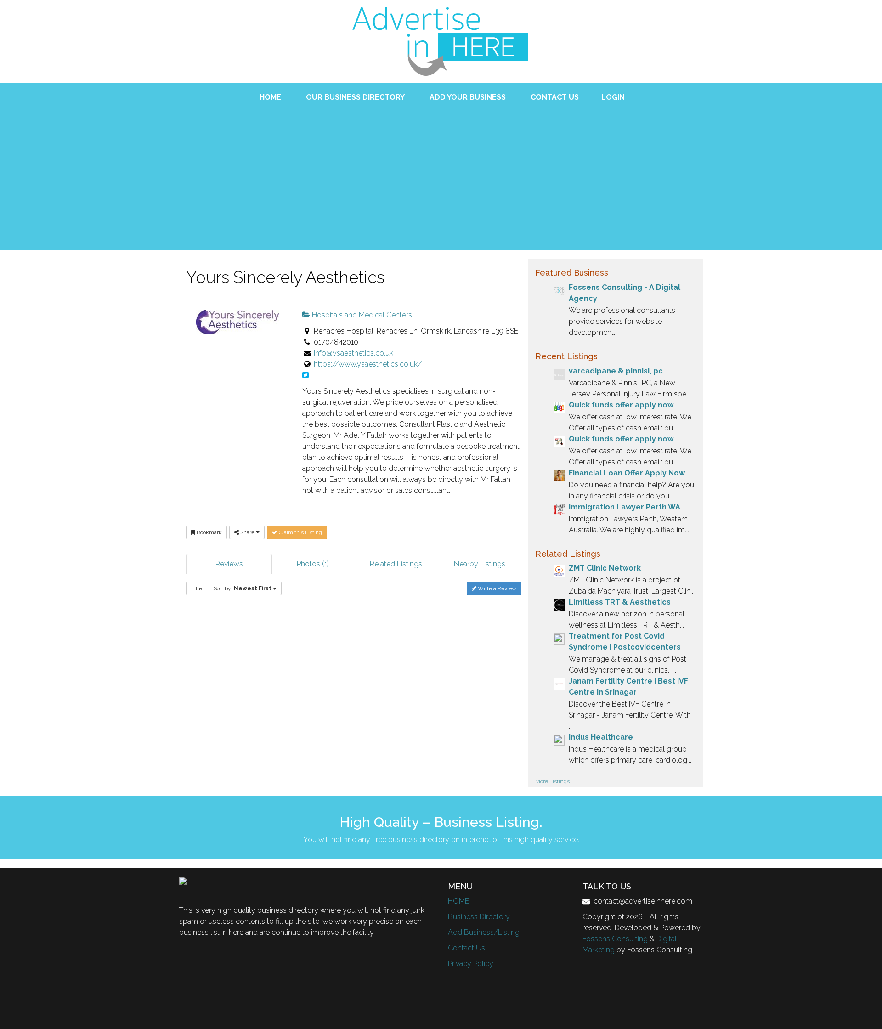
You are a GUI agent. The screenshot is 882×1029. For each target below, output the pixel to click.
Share (247, 532)
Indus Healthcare (601, 737)
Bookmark (208, 532)
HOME (458, 901)
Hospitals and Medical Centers (361, 315)
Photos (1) (313, 564)
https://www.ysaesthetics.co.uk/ (368, 364)
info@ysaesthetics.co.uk (353, 353)
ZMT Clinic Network (605, 568)
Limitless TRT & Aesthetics (620, 602)
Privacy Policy (470, 963)
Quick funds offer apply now (621, 405)
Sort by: (242, 588)
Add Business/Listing (484, 932)
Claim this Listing (299, 532)
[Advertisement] (441, 171)
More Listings (552, 781)
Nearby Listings (479, 564)
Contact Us (466, 948)
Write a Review (496, 588)
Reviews (229, 564)
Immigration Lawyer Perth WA (624, 507)
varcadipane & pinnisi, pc (616, 371)
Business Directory (479, 916)
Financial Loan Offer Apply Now (627, 473)
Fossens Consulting (615, 938)
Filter (197, 588)
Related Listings (396, 564)
